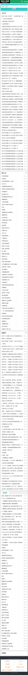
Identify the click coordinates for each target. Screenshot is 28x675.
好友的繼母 (4, 269)
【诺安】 (4, 343)
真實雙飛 (4, 287)
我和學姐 (4, 225)
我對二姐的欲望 (5, 248)
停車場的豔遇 (5, 176)
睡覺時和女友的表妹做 (7, 212)
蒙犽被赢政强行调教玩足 (8, 442)
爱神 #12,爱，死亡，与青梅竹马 (9, 78)
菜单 (26, 1)
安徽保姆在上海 (5, 279)
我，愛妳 (4, 251)
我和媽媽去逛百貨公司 (7, 196)
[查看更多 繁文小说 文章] (25, 173)
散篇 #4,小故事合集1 (7, 338)
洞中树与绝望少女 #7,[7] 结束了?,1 (10, 148)
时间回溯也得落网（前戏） (8, 473)
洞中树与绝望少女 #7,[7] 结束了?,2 (10, 145)
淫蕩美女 (4, 178)
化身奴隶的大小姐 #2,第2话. (8, 519)
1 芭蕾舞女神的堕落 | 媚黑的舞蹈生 (10, 503)
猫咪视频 (7, 661)
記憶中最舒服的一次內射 (8, 181)
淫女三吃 (4, 183)
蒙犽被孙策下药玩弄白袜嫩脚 (9, 434)
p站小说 (4, 13)
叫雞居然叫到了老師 (6, 220)
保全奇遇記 (4, 222)
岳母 (3, 207)
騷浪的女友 (4, 230)
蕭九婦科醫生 (5, 295)
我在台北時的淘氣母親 (7, 316)
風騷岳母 (4, 321)
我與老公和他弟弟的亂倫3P (8, 189)
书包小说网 (17, 658)
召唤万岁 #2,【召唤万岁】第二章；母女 (11, 70)
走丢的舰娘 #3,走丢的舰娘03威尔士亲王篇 (12, 481)
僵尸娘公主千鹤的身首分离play (9, 130)
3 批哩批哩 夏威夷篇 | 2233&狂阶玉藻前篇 (11, 514)
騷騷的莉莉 (4, 215)
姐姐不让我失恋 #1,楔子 (7, 351)
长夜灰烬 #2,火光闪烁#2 (7, 408)
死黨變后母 (4, 191)
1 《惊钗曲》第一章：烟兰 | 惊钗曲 (10, 534)
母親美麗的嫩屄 (5, 272)
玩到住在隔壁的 (5, 243)
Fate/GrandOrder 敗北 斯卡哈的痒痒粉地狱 (12, 532)
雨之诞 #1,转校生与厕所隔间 (8, 138)
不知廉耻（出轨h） (20, 667)
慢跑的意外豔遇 (5, 253)
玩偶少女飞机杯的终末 (7, 400)
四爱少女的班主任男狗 (7, 91)
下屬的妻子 (4, 238)
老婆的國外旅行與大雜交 (8, 277)
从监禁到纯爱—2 (6, 24)
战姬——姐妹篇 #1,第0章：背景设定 (10, 387)
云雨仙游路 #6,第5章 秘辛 (8, 21)
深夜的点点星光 (5, 478)
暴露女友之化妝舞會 (6, 300)
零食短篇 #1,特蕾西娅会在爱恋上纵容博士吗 (12, 354)
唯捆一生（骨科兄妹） (7, 670)
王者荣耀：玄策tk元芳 (7, 450)
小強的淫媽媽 (5, 202)
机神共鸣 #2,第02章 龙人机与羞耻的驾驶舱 (12, 42)
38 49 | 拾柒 (4, 539)
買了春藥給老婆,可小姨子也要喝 (9, 264)
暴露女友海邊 (5, 303)
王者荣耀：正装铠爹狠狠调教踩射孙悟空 (11, 447)
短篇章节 (4, 333)
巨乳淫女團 (4, 217)
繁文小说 (4, 173)
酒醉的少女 (4, 256)
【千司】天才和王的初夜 (8, 419)
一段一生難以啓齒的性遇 (8, 310)
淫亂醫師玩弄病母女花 (7, 186)
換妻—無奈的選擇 (6, 261)
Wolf (3, 377)
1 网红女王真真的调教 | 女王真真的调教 (11, 524)
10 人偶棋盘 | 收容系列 (7, 511)
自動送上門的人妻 (6, 329)
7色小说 (20, 661)
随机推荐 (5, 492)
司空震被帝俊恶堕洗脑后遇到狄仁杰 (10, 439)
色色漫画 (7, 664)
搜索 (14, 8)
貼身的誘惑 (4, 259)
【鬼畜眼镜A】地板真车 (7, 457)
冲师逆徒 (4, 452)
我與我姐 (4, 313)
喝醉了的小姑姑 (5, 246)
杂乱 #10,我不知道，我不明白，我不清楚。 (12, 380)
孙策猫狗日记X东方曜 (7, 424)
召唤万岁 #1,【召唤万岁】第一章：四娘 (11, 68)
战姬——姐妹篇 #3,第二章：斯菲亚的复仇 (12, 411)
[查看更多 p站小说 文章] (25, 13)
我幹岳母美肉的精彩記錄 (8, 285)
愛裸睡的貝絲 (5, 323)
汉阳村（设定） (5, 455)
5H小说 (20, 664)
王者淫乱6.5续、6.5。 (7, 88)
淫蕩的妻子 (4, 282)
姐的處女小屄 (5, 194)
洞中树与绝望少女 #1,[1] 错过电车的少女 (11, 132)
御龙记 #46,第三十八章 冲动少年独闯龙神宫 (12, 31)
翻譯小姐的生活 (5, 228)
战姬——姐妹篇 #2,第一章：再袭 (9, 406)
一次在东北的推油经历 (7, 18)
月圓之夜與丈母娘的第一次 (8, 308)
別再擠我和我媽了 (6, 318)
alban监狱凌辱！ (6, 426)
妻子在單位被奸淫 (6, 298)
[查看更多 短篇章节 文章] (25, 333)
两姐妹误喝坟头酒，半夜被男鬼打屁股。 (11, 483)
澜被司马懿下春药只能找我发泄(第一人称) (12, 437)
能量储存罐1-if (5, 47)
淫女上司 (4, 233)
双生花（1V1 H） (21, 670)
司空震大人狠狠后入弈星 (8, 431)
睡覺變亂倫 (4, 199)
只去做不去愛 (5, 290)
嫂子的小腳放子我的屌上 (8, 204)
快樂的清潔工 (5, 240)
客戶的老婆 (4, 326)
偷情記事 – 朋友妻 (6, 266)
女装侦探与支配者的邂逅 (8, 463)
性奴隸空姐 (4, 305)
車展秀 (3, 209)
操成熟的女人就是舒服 (7, 274)
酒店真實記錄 (5, 235)
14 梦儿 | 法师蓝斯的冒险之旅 (8, 498)
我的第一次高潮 (5, 292)
